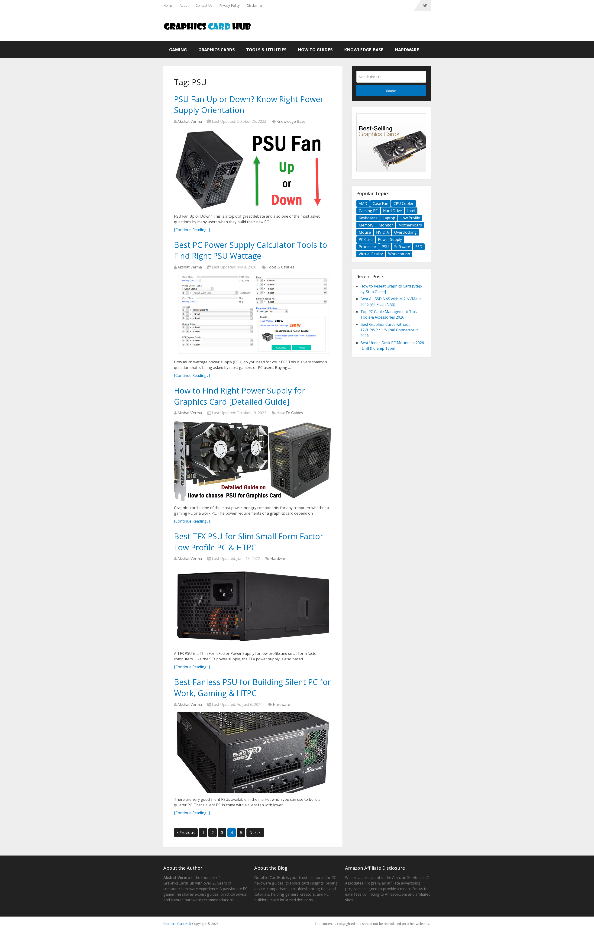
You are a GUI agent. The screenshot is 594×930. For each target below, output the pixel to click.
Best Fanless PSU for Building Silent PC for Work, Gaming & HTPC (252, 687)
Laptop (389, 217)
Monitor (386, 225)
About (184, 5)
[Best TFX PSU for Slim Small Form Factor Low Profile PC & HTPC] (253, 606)
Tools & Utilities (266, 49)
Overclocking (405, 232)
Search (391, 91)
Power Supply (390, 239)
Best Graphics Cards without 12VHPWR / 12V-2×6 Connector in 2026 (389, 330)
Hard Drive (392, 210)
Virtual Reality (371, 253)
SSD (418, 246)
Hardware (407, 49)
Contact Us (204, 5)
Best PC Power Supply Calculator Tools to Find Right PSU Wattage (250, 250)
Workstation (399, 253)
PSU (385, 246)
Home (168, 5)
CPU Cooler (403, 203)
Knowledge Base (363, 49)
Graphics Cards (216, 49)
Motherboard (410, 225)
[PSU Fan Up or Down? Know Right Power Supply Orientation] (253, 169)
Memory (366, 225)
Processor (367, 246)
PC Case (366, 239)
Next (254, 832)
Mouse (365, 232)
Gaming (178, 49)
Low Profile (410, 217)
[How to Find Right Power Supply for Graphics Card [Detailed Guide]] (253, 460)
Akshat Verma (190, 121)
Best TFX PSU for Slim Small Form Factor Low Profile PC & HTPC (248, 542)
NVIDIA (382, 232)
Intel (411, 210)
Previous (187, 832)
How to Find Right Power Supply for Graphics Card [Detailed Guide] (239, 396)
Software (402, 246)
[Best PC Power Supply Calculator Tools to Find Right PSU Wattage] (253, 315)
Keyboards (368, 217)
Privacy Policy (229, 5)
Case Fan (380, 203)
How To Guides (315, 49)
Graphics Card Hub (177, 923)
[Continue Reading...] (192, 229)
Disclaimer (254, 5)
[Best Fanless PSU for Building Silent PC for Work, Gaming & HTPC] (253, 752)
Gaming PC (368, 210)
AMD (363, 203)
